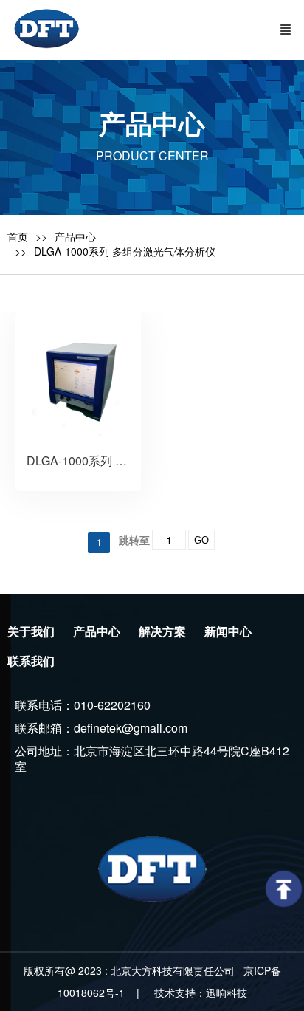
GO (201, 540)
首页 (17, 236)
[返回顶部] (284, 889)
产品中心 (75, 236)
